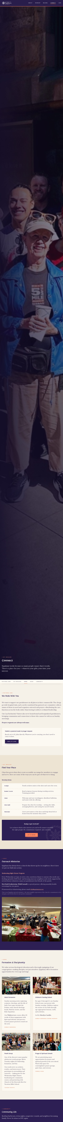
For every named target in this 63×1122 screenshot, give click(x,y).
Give (60, 3)
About (30, 3)
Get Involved (17, 681)
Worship (37, 3)
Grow (31, 681)
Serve (25, 681)
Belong (45, 3)
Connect (53, 3)
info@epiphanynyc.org (36, 889)
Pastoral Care (6, 681)
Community (39, 681)
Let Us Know (31, 835)
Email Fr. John (11, 741)
